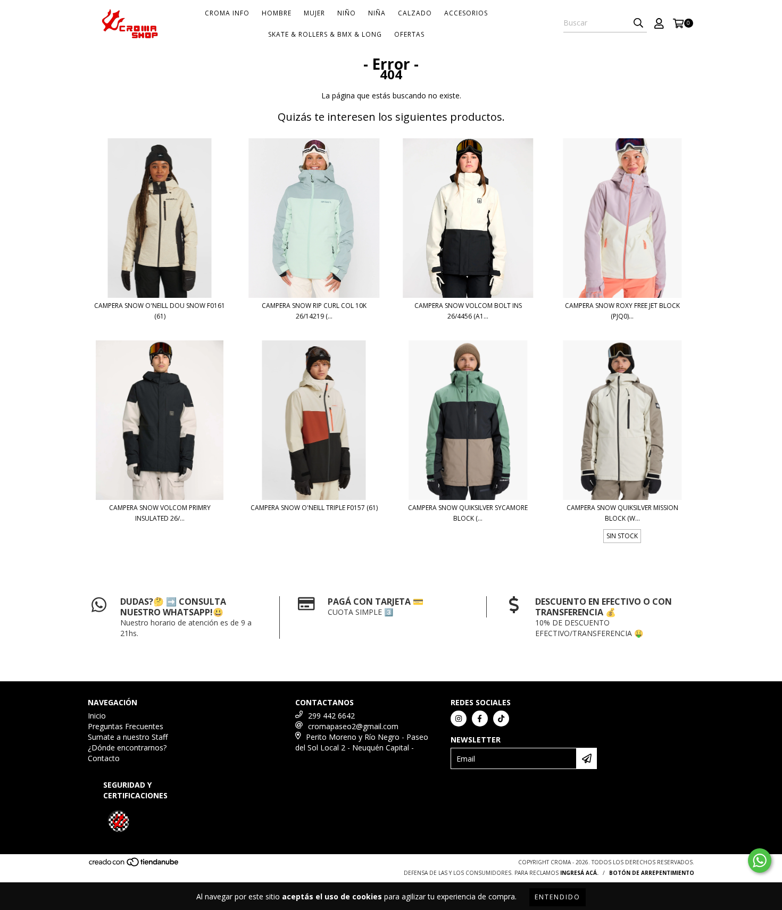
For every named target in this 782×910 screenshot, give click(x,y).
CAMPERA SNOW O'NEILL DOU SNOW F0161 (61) (159, 311)
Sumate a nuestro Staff (128, 737)
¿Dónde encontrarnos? (127, 747)
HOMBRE (277, 13)
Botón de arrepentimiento (651, 872)
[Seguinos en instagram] (459, 719)
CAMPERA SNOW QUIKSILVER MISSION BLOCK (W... (622, 513)
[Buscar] (638, 22)
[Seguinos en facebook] (480, 719)
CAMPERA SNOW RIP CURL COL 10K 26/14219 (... (314, 311)
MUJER (314, 13)
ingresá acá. (579, 872)
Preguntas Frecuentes (125, 726)
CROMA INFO (227, 13)
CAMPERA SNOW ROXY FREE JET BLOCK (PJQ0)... (622, 311)
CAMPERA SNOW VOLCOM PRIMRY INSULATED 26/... (160, 513)
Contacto (104, 758)
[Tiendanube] (134, 865)
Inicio (97, 716)
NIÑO (346, 13)
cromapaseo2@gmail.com (353, 726)
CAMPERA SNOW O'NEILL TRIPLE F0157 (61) (314, 507)
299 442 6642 (331, 716)
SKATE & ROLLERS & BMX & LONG (325, 34)
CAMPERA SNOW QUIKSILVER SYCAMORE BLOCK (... (468, 513)
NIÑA (377, 13)
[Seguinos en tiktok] (501, 719)
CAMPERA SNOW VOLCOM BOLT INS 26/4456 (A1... (468, 311)
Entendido (557, 896)
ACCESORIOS (466, 13)
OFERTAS (409, 34)
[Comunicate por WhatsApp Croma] (759, 860)
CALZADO (415, 13)
